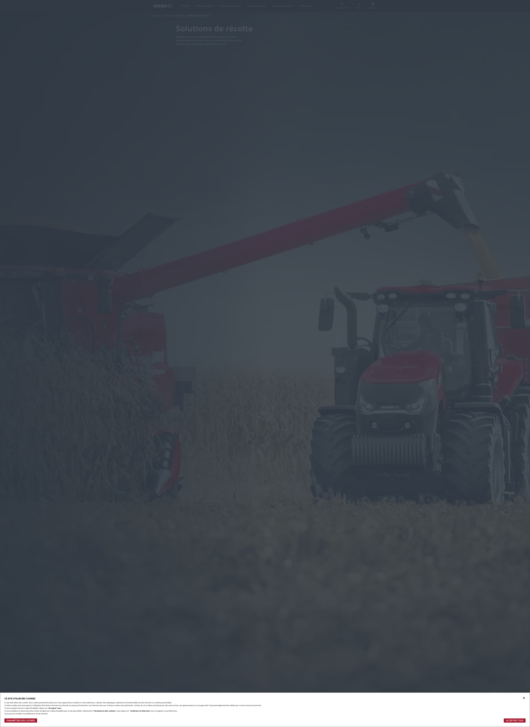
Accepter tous (514, 720)
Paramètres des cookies (21, 720)
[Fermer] (524, 698)
